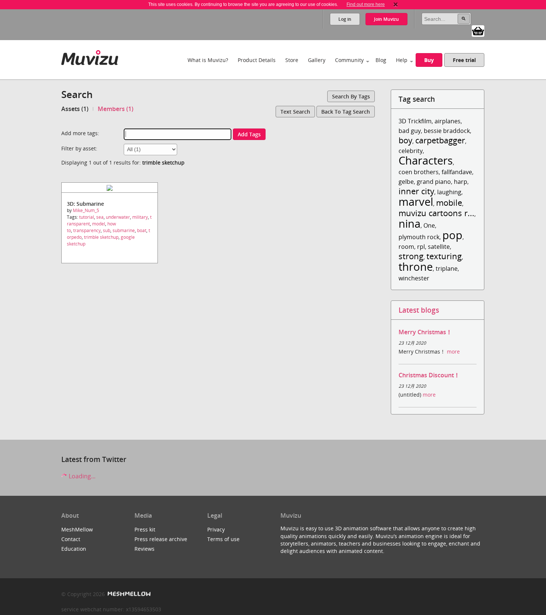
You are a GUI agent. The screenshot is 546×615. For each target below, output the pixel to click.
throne (416, 266)
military (140, 217)
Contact (70, 539)
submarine (124, 230)
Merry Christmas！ (425, 332)
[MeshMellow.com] (128, 594)
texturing (444, 256)
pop (452, 235)
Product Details (257, 60)
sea (100, 217)
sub (106, 230)
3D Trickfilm (415, 121)
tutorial (86, 217)
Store (291, 60)
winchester (414, 278)
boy (405, 140)
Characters (426, 160)
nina (409, 223)
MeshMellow (77, 529)
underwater (118, 217)
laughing (449, 192)
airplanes (448, 121)
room (406, 247)
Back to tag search (345, 111)
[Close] (395, 4)
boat (141, 230)
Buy (429, 60)
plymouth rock (419, 237)
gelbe (406, 182)
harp (460, 182)
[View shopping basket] (478, 30)
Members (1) (115, 109)
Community (349, 60)
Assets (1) (74, 109)
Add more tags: (80, 133)
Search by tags (351, 96)
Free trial (464, 60)
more (453, 351)
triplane (447, 268)
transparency (87, 230)
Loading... (81, 476)
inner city (416, 191)
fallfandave (457, 172)
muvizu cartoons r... (436, 213)
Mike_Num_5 (86, 210)
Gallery (316, 60)
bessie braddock (447, 131)
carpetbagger (440, 140)
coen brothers (419, 172)
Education (73, 548)
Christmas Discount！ (429, 375)
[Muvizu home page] (89, 56)
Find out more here (366, 4)
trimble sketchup (101, 237)
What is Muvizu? (208, 60)
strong (411, 256)
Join (386, 19)
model (98, 224)
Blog (381, 60)
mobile (449, 202)
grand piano (434, 182)
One (429, 225)
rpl (421, 247)
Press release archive (160, 539)
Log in (344, 19)
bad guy (410, 131)
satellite (439, 247)
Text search (295, 111)
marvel (416, 201)
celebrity (411, 151)
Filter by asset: (79, 148)
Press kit (144, 529)
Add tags (249, 134)
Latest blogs (419, 310)
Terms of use (223, 539)
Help (401, 60)
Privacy (216, 529)
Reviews (144, 548)
